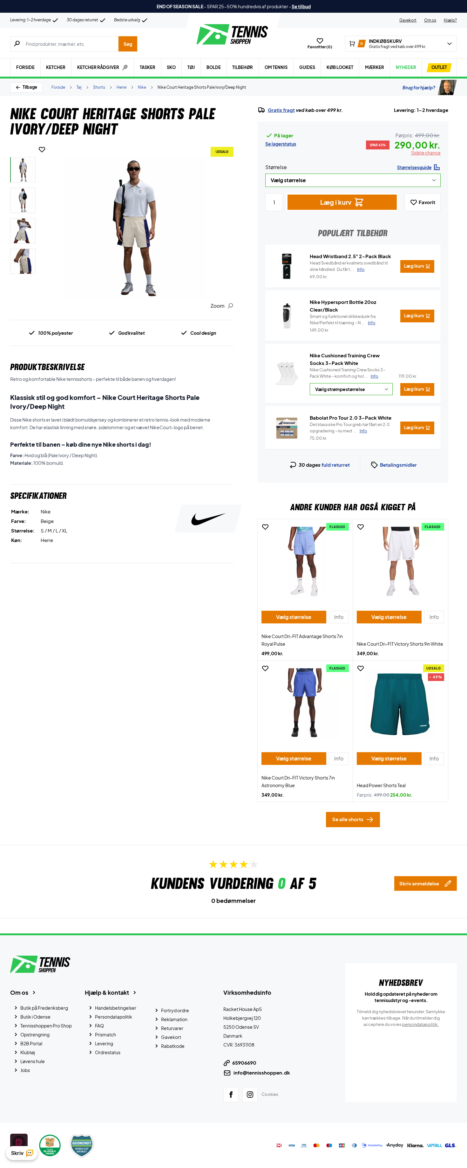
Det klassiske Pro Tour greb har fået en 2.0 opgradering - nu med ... (350, 427)
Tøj (191, 67)
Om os (430, 20)
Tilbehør (242, 67)
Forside (25, 67)
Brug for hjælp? (419, 87)
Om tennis (276, 67)
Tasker (147, 67)
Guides (307, 67)
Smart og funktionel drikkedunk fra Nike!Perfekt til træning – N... (343, 319)
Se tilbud (301, 6)
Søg (128, 44)
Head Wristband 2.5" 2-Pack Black (350, 256)
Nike (142, 87)
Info (374, 376)
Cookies (269, 1094)
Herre (121, 87)
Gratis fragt (281, 110)
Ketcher (55, 67)
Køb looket (340, 67)
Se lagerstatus (280, 144)
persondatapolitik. (420, 1024)
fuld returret (335, 465)
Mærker (374, 67)
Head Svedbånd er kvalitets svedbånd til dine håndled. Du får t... (349, 266)
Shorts (99, 87)
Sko (171, 67)
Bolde (213, 67)
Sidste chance (426, 152)
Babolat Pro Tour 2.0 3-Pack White (350, 418)
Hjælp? (450, 20)
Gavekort (407, 20)
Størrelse (276, 167)
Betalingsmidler (398, 465)
